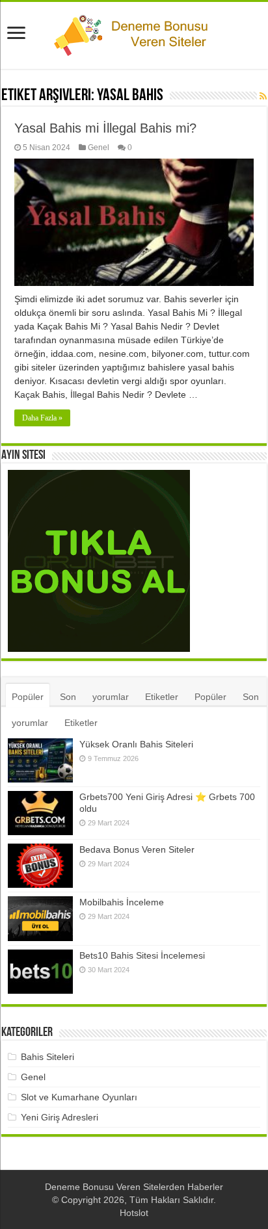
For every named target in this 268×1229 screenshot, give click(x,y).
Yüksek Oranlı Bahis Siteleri (136, 744)
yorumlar (110, 697)
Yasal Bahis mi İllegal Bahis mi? (105, 128)
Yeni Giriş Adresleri (59, 1117)
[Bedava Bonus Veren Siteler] (40, 866)
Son (68, 697)
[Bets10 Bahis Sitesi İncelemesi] (40, 972)
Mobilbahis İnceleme (121, 902)
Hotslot (134, 1213)
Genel (98, 147)
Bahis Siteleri (47, 1057)
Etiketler (161, 697)
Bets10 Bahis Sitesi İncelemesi (142, 955)
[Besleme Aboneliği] (263, 96)
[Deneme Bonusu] (134, 33)
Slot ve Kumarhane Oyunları (79, 1097)
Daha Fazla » (42, 417)
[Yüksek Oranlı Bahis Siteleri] (40, 760)
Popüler (28, 697)
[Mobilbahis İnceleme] (40, 918)
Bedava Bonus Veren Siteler (136, 849)
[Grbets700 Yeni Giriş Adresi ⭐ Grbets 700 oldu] (40, 813)
